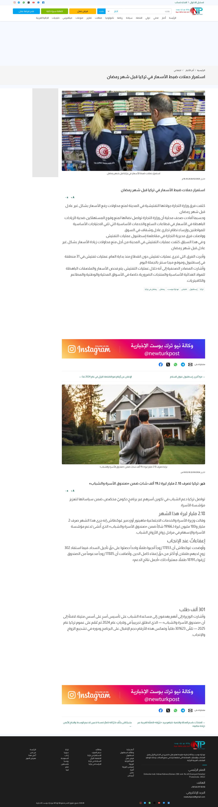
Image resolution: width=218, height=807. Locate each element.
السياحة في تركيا (94, 761)
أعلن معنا (32, 755)
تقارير (89, 18)
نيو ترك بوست (173, 289)
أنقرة (132, 770)
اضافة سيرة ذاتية (54, 11)
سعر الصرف (96, 752)
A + (72, 197)
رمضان (162, 289)
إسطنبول (193, 289)
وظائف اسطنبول (127, 752)
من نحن (33, 752)
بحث (101, 11)
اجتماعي (177, 70)
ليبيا (67, 770)
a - (66, 197)
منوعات (79, 18)
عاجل (132, 772)
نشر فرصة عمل (26, 11)
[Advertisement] (109, 43)
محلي (156, 18)
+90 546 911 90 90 (198, 787)
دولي (147, 18)
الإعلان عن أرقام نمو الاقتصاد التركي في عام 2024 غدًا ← (105, 376)
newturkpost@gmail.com (194, 797)
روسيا (66, 761)
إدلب (67, 755)
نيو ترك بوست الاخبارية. (44, 803)
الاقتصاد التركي (95, 758)
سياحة (129, 18)
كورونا (131, 764)
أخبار (164, 18)
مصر (67, 767)
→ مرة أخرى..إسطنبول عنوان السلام (187, 376)
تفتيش (184, 289)
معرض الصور (31, 758)
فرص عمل (82, 11)
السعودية (65, 758)
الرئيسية (201, 70)
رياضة (120, 18)
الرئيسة (172, 18)
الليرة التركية (129, 761)
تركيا (201, 289)
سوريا (66, 752)
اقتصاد (139, 18)
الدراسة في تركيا (95, 764)
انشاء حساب (181, 2)
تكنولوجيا (109, 18)
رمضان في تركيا (151, 289)
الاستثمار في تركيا (94, 755)
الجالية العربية (42, 18)
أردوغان (131, 775)
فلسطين (65, 764)
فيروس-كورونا (128, 767)
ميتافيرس (67, 18)
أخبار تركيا (130, 749)
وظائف (98, 749)
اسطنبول (130, 755)
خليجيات (55, 18)
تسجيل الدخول (197, 2)
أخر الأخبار (190, 70)
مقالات (98, 18)
